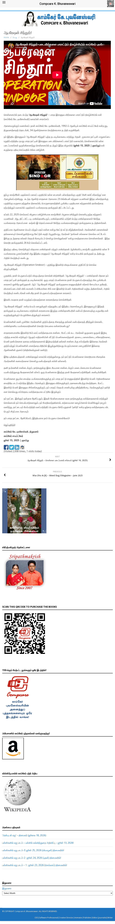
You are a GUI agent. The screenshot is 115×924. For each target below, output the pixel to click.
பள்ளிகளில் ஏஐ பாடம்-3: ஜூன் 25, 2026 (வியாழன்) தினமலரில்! (33, 850)
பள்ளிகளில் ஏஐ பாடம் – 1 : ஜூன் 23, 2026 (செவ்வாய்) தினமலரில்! (34, 865)
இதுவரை (6, 888)
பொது (15, 37)
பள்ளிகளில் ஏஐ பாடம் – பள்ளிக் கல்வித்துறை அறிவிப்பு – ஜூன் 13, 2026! (38, 842)
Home (6, 37)
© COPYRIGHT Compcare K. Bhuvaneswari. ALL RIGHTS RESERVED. (29, 911)
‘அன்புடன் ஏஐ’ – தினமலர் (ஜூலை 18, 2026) (24, 835)
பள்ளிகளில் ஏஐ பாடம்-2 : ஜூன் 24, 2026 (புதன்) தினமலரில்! (31, 857)
